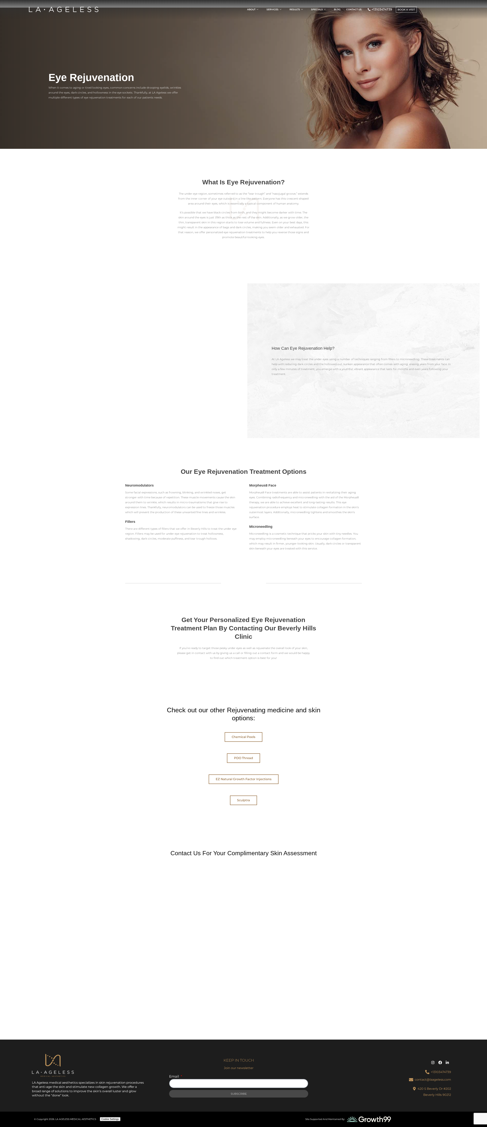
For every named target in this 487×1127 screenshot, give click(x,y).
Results (295, 9)
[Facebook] (440, 1062)
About (251, 9)
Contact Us (354, 9)
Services (273, 9)
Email (174, 1076)
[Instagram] (433, 1062)
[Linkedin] (447, 1062)
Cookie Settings (110, 1119)
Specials (317, 9)
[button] (243, 737)
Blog (337, 9)
